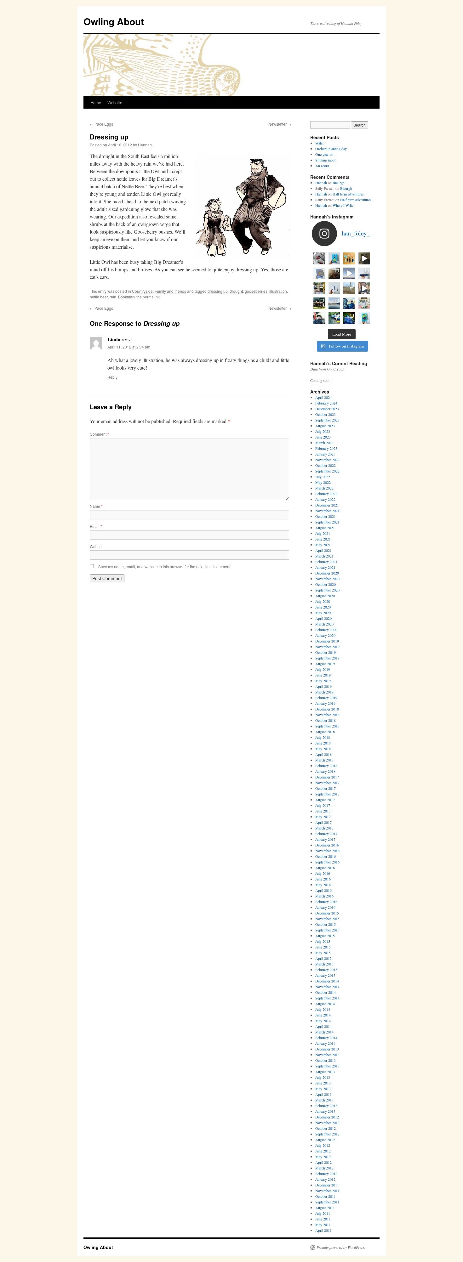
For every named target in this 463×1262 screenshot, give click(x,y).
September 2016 (327, 861)
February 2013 (326, 1105)
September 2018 (327, 725)
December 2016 (327, 844)
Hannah (145, 144)
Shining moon (325, 159)
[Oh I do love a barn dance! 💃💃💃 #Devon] (349, 318)
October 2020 (325, 584)
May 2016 (323, 884)
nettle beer (99, 296)
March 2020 (324, 623)
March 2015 (324, 963)
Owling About (113, 21)
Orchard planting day (331, 148)
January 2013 (325, 1111)
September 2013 (327, 1065)
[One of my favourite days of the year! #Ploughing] (349, 288)
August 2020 (325, 595)
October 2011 (325, 1196)
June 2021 (323, 538)
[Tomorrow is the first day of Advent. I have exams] (319, 258)
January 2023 (325, 453)
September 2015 (327, 929)
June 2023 (323, 436)
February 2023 (326, 448)
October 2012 (325, 1128)
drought (236, 291)
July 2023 (322, 431)
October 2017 (325, 788)
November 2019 (327, 646)
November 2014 (327, 986)
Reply (112, 377)
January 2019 (325, 703)
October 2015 (325, 924)
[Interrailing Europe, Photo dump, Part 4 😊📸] (319, 303)
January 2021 (325, 567)
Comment (99, 434)
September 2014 (327, 997)
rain (113, 296)
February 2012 (326, 1173)
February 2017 (326, 833)
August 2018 (325, 731)
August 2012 (325, 1139)
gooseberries (256, 291)
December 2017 (327, 776)
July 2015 (322, 941)
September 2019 (327, 657)
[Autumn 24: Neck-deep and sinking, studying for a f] (334, 274)
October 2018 (325, 720)
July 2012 (322, 1145)
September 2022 (327, 470)
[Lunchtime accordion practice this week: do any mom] (364, 258)
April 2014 (323, 1026)
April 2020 (323, 618)
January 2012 (325, 1179)
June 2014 (323, 1014)
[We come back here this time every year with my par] (349, 274)
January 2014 (325, 1043)
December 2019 (327, 640)
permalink (151, 296)
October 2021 (325, 516)
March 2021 (324, 555)
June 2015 (323, 946)
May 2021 (323, 544)
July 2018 (322, 737)
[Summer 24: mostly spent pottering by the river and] (334, 318)
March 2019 (324, 691)
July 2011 (322, 1213)
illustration (278, 291)
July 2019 (322, 669)
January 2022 (325, 499)
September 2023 (327, 419)
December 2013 (327, 1048)
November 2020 (327, 578)
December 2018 (327, 708)
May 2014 (323, 1020)
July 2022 (322, 476)
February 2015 (326, 969)
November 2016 (327, 850)
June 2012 (323, 1150)
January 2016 (325, 907)
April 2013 (323, 1094)
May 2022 (323, 482)
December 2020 (327, 572)
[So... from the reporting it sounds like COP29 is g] (319, 274)
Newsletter (279, 124)
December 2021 (327, 504)
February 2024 (326, 402)
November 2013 (327, 1054)
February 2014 (326, 1037)
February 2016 (326, 901)
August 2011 (325, 1207)
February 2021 (326, 561)
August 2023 (325, 425)
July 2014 (322, 1009)
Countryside (142, 291)
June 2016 (323, 878)
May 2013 (323, 1088)
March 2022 (324, 487)
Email (96, 526)
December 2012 (327, 1116)
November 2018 (327, 714)
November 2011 (327, 1190)
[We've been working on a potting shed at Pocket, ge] (319, 288)
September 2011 (327, 1201)
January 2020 (325, 635)
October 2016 (325, 856)
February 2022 (326, 493)
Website (114, 102)
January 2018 (325, 771)
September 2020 (327, 589)
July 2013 (322, 1077)
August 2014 (325, 1003)
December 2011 (327, 1184)
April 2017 (323, 822)
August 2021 (325, 527)
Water (319, 142)
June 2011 (323, 1218)
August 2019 (325, 663)
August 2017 (325, 799)
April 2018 (323, 754)
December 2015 (327, 912)
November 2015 (327, 918)
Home (95, 102)
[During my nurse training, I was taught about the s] (364, 274)
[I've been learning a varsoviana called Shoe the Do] (364, 288)
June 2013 (323, 1082)
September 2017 (327, 793)
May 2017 (323, 816)
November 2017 (327, 782)
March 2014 (324, 1031)
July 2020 (322, 601)
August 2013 (325, 1071)
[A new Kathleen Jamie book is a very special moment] (334, 288)
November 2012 (327, 1122)
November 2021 (327, 510)
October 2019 (325, 652)
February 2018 (326, 765)
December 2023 (327, 408)
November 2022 (327, 459)
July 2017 (322, 805)
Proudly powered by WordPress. (341, 1247)
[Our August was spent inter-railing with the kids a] (319, 318)
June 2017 (323, 810)
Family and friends (170, 291)
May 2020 (323, 612)
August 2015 (325, 935)
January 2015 (325, 975)
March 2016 (324, 895)
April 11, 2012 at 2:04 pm (128, 346)
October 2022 (325, 465)
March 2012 (324, 1167)
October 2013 (325, 1060)
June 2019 (323, 674)
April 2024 (323, 397)
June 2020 (323, 606)
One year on (324, 154)
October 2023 (325, 414)
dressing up (218, 291)
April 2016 (323, 890)
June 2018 (323, 742)
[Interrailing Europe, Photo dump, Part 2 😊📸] (349, 303)
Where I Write (343, 205)
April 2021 (323, 550)
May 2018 (323, 748)
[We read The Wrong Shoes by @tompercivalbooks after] (334, 258)
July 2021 (322, 533)
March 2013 (324, 1099)
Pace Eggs (101, 124)
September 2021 (327, 521)
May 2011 (323, 1224)
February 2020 (326, 629)
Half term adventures (348, 193)
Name (96, 506)
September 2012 (327, 1133)
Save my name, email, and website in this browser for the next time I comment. (164, 566)
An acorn (322, 165)
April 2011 (323, 1230)
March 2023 (324, 442)
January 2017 (325, 839)
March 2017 (324, 827)
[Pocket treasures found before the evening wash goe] (349, 258)
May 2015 (323, 952)
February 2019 (326, 697)
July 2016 (322, 873)
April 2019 (323, 686)
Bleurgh (339, 182)
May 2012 (323, 1156)
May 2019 (323, 680)
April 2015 (323, 958)
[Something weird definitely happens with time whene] (364, 318)
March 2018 (324, 759)
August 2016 (325, 867)
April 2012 (323, 1162)
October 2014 (325, 992)
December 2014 (327, 980)
